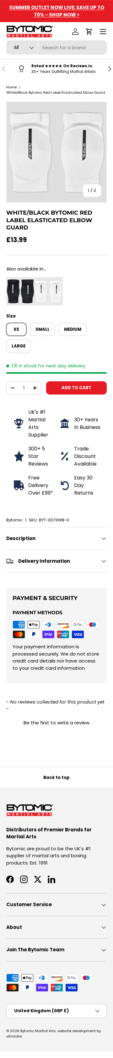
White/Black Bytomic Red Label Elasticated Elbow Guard (55, 92)
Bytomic (14, 520)
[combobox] (56, 47)
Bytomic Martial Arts (38, 1030)
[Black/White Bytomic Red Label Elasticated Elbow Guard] (20, 280)
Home (11, 87)
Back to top (56, 778)
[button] (89, 32)
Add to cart (76, 388)
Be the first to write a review (56, 722)
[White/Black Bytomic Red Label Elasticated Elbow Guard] (49, 280)
